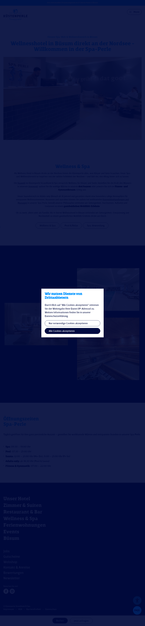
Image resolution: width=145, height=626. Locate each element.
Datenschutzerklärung (56, 316)
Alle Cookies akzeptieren (62, 331)
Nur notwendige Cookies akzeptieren (68, 323)
